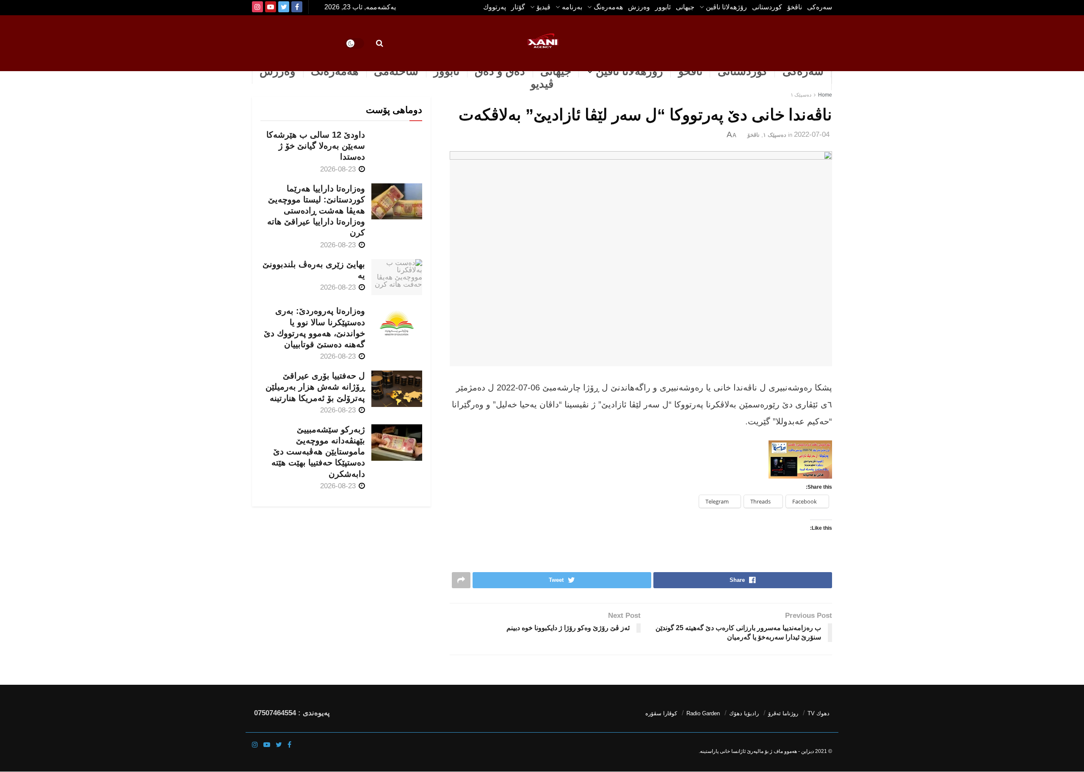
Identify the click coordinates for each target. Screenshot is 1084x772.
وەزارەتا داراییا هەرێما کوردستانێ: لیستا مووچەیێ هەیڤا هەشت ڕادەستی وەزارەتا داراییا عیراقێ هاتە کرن (316, 211)
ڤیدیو (542, 83)
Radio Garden (703, 713)
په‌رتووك (494, 7)
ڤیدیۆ (543, 7)
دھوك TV (818, 713)
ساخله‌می (396, 71)
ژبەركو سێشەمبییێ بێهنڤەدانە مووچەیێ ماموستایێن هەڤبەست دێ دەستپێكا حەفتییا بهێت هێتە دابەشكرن (318, 452)
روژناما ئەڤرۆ (783, 713)
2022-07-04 (812, 134)
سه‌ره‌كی (819, 7)
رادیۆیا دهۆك (744, 713)
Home (825, 95)
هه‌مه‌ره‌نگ (608, 7)
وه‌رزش (639, 7)
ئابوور (663, 7)
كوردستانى (767, 7)
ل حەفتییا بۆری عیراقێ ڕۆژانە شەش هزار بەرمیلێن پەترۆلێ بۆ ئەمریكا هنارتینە (315, 386)
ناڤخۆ (794, 7)
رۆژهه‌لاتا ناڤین (726, 7)
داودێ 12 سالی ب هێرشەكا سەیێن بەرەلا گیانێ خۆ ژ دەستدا (315, 145)
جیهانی (685, 7)
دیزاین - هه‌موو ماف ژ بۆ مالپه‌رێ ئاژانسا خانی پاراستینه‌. (756, 751)
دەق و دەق (500, 71)
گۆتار (518, 7)
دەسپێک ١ (801, 95)
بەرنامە (572, 7)
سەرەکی (803, 71)
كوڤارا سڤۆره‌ (661, 713)
